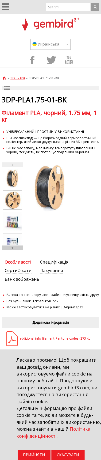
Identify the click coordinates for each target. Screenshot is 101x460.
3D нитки (17, 78)
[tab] (18, 262)
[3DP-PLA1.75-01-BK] (12, 178)
